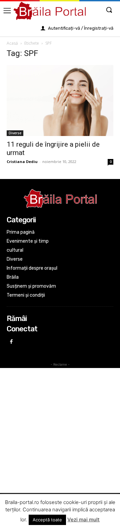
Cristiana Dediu (22, 161)
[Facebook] (11, 342)
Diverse (15, 133)
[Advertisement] (60, 430)
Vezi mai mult (83, 519)
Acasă (12, 43)
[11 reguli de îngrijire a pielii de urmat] (60, 100)
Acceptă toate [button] (47, 519)
